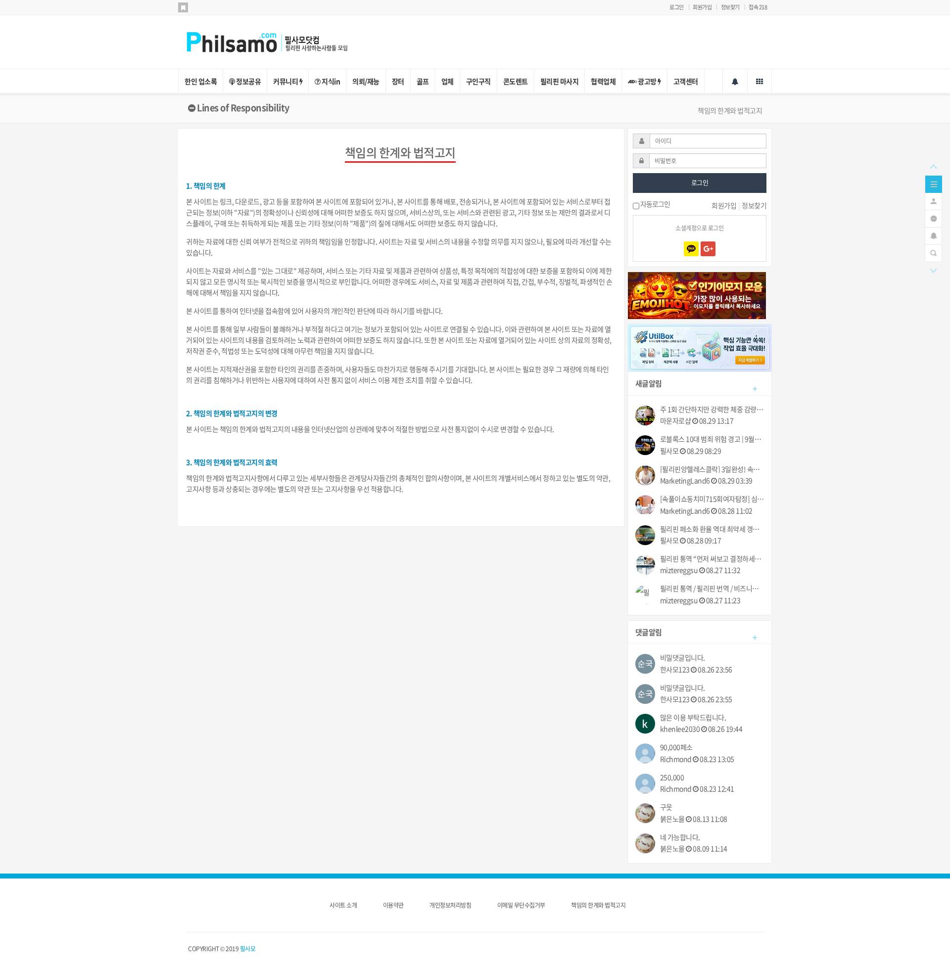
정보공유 (248, 81)
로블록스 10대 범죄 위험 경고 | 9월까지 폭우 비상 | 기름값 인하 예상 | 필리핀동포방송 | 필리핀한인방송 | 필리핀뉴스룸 (712, 439)
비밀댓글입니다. (682, 657)
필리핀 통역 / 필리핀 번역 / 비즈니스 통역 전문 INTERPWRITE (712, 588)
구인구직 (478, 81)
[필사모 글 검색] (933, 252)
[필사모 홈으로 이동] (277, 41)
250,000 (672, 777)
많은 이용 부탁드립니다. (693, 717)
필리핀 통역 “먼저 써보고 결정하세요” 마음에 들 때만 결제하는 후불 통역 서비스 (712, 558)
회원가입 (702, 7)
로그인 (676, 7)
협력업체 (603, 81)
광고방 (647, 81)
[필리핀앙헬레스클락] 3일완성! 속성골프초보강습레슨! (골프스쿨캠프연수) (712, 469)
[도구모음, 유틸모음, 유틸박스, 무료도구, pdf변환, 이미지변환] (699, 347)
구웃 (666, 807)
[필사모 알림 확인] (735, 81)
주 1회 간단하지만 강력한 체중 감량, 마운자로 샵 (712, 409)
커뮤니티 (286, 81)
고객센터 (685, 81)
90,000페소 (676, 747)
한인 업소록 (201, 81)
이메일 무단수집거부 (521, 905)
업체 (447, 81)
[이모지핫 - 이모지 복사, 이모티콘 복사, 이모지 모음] (697, 294)
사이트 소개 (343, 905)
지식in (330, 81)
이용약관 (393, 905)
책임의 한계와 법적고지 (598, 905)
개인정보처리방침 (450, 905)
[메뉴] (933, 183)
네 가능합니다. (680, 837)
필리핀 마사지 (559, 81)
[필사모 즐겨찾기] (183, 7)
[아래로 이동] (933, 270)
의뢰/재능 (366, 81)
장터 (398, 81)
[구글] (708, 248)
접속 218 (758, 7)
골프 (423, 81)
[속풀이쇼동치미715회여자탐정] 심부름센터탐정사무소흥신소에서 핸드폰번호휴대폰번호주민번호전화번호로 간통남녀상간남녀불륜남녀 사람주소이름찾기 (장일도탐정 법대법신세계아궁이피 (712, 499)
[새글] (933, 218)
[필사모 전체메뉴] (759, 81)
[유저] (933, 200)
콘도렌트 (515, 81)
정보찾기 (730, 7)
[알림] (933, 235)
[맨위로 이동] (933, 166)
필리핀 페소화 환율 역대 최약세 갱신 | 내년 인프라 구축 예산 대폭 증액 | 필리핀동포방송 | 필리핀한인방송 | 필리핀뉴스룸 (712, 529)
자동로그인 (654, 205)
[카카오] (691, 248)
